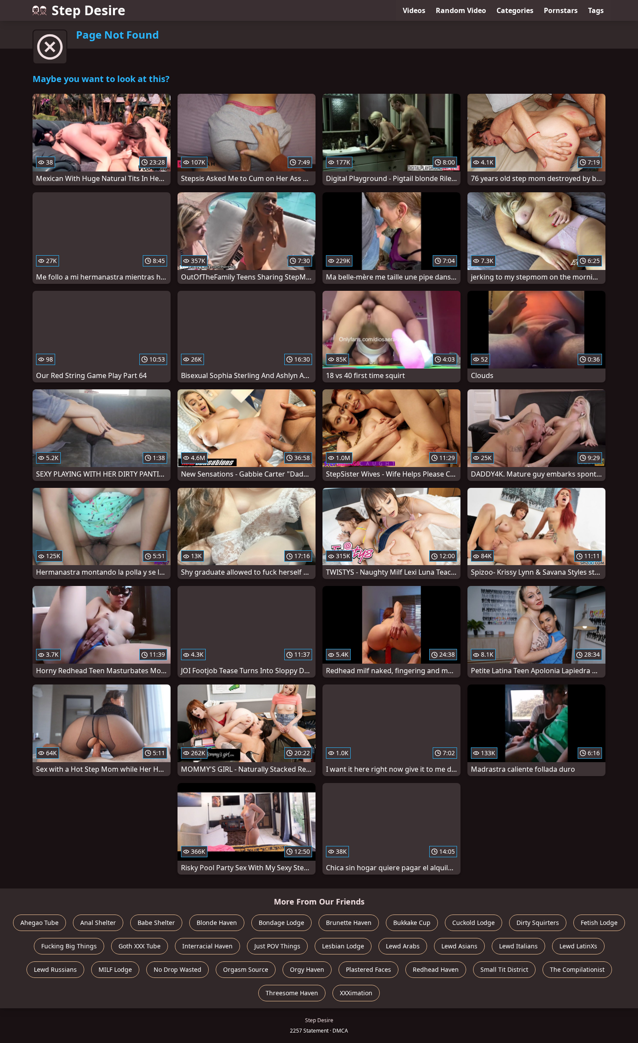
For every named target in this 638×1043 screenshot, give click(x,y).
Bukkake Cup (412, 922)
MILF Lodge (115, 969)
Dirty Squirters (537, 922)
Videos (414, 10)
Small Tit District (504, 969)
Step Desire (88, 10)
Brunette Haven (349, 922)
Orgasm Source (245, 969)
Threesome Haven (292, 993)
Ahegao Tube (39, 922)
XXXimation (356, 993)
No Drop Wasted (177, 969)
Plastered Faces (368, 969)
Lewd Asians (459, 946)
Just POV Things (277, 946)
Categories (515, 10)
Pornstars (561, 10)
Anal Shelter (98, 922)
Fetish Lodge (599, 922)
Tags (596, 10)
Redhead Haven (436, 969)
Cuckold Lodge (473, 922)
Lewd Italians (518, 946)
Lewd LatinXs (578, 946)
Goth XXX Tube (139, 946)
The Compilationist (577, 969)
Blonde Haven (217, 922)
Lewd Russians (55, 969)
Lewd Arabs (403, 946)
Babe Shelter (156, 922)
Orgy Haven (307, 969)
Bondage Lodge (281, 922)
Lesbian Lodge (343, 946)
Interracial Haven (207, 946)
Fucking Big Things (69, 946)
